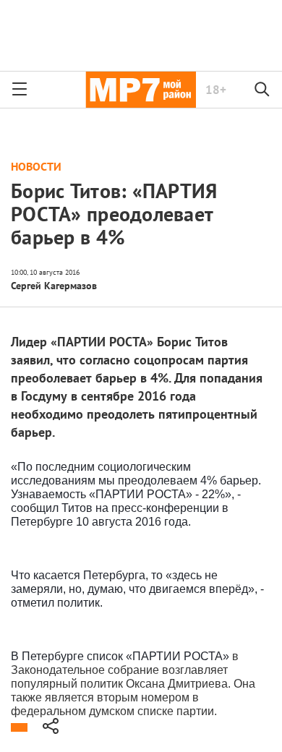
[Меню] (19, 90)
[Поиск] (262, 90)
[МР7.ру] (140, 90)
